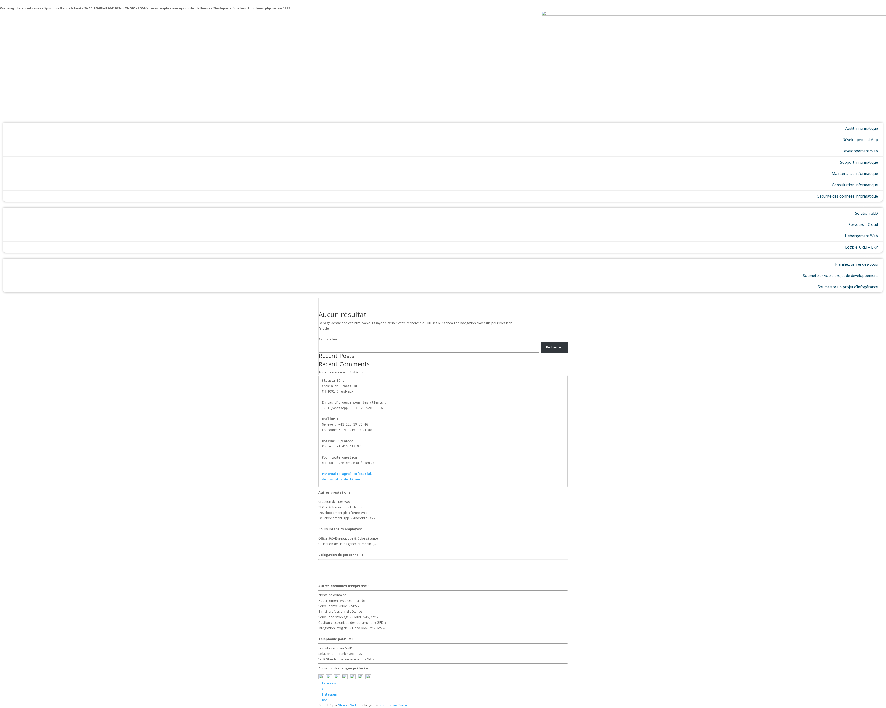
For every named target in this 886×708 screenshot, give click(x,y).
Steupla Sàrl (347, 705)
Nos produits (866, 204)
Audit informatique (861, 128)
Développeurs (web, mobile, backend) (346, 580)
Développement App (860, 139)
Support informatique (859, 162)
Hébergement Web (861, 235)
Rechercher (327, 339)
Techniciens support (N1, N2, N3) (343, 569)
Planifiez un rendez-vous (856, 264)
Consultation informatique (855, 184)
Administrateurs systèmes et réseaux (346, 575)
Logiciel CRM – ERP (861, 247)
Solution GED (866, 213)
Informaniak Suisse (394, 705)
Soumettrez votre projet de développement (840, 275)
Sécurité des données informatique (847, 196)
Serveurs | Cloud (863, 224)
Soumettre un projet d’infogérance (848, 286)
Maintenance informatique (855, 173)
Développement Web (859, 150)
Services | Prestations (859, 119)
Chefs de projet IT (331, 564)
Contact (870, 255)
